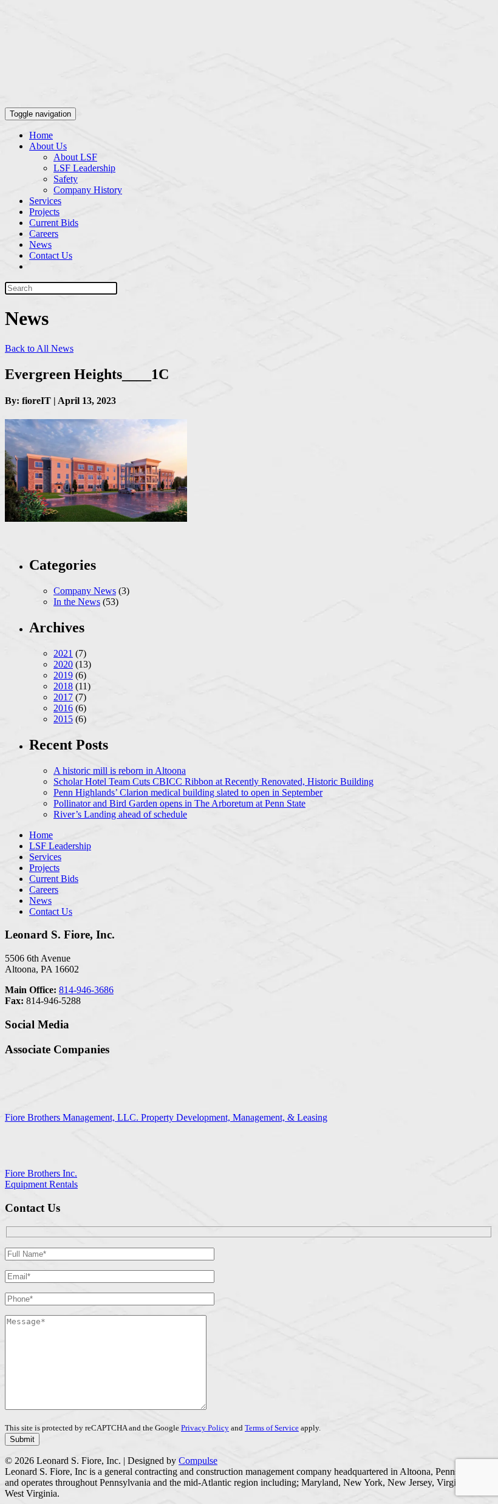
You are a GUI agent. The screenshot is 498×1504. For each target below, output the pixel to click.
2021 (63, 653)
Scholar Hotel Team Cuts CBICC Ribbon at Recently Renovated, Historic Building (213, 781)
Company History (87, 190)
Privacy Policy (205, 1427)
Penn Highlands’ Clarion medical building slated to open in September (187, 792)
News (40, 244)
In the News (76, 601)
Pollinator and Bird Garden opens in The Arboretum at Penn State (179, 803)
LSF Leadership (84, 168)
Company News (84, 591)
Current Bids (53, 222)
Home (41, 135)
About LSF (75, 157)
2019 (63, 675)
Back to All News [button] (39, 348)
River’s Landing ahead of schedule (120, 814)
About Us (48, 146)
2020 (63, 664)
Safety (65, 179)
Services (45, 201)
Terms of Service (272, 1427)
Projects (44, 212)
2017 (63, 697)
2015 (63, 719)
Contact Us (50, 255)
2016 (63, 708)
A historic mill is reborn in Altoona (119, 770)
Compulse (198, 1460)
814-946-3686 (86, 990)
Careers (43, 233)
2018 (63, 686)
